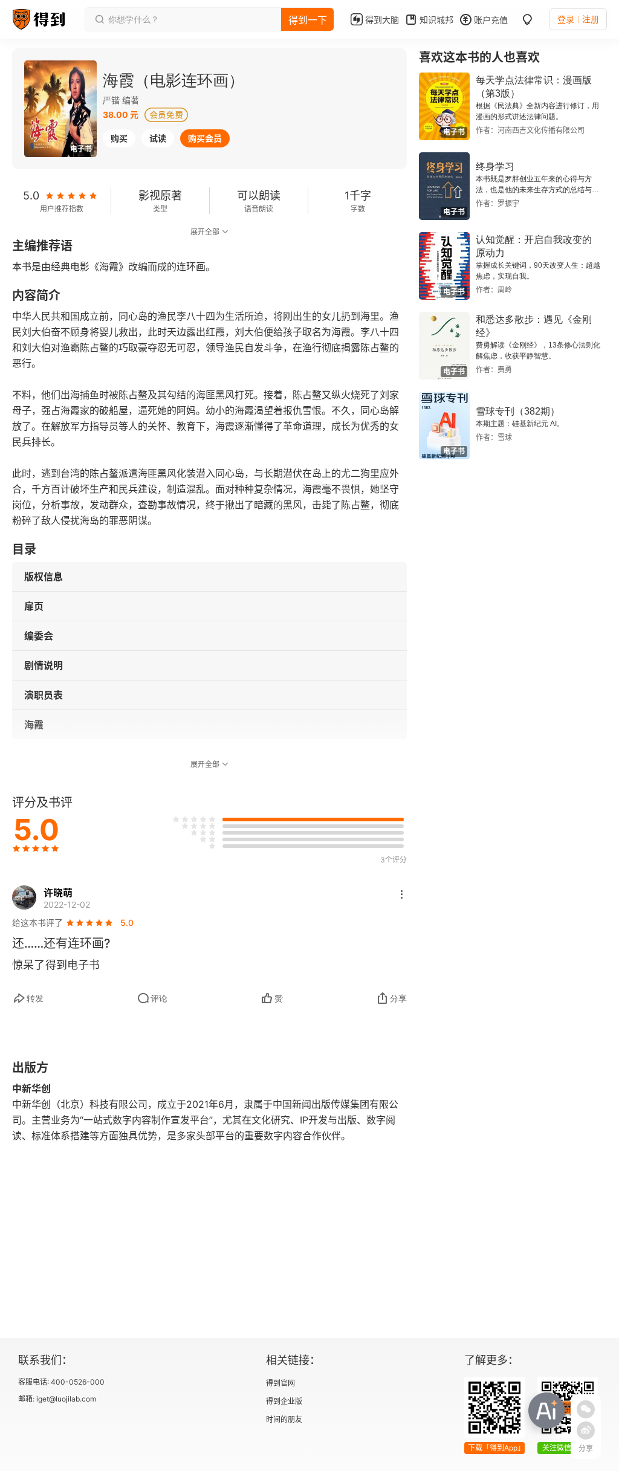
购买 (119, 138)
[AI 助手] (546, 1410)
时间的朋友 (284, 1419)
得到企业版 (284, 1401)
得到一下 (307, 20)
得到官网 (280, 1383)
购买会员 (205, 138)
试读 (157, 138)
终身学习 (495, 166)
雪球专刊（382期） (518, 411)
